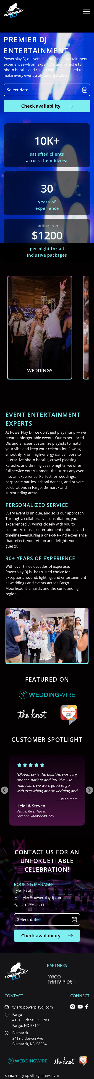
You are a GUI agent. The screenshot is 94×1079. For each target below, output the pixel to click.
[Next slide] (89, 790)
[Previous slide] (4, 790)
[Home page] (14, 11)
